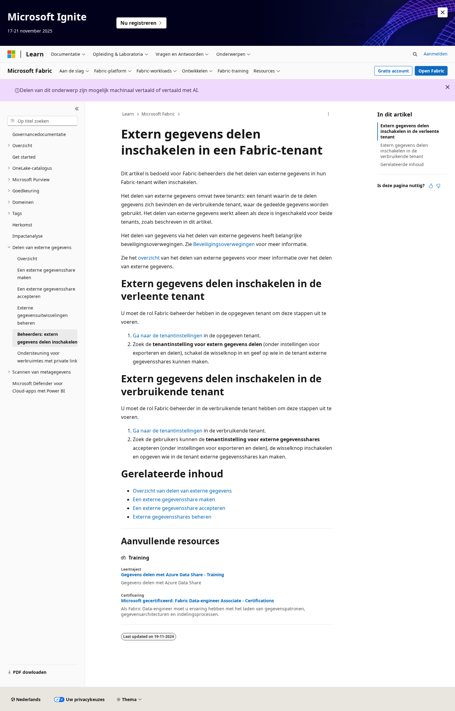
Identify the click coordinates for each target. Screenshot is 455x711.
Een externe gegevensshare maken (174, 499)
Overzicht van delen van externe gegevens (182, 490)
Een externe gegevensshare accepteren (179, 508)
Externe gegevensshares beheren (172, 516)
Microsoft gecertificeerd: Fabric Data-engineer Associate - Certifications (197, 600)
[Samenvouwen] (77, 109)
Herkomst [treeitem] (22, 225)
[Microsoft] (11, 54)
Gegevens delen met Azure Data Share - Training (172, 574)
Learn (128, 114)
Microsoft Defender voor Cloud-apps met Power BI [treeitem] (38, 387)
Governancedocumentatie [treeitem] (39, 134)
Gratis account (393, 71)
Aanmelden (436, 54)
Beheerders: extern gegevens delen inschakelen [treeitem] (47, 338)
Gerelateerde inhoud (402, 164)
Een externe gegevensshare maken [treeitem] (46, 274)
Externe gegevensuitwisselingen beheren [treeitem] (42, 315)
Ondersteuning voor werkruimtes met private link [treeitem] (47, 357)
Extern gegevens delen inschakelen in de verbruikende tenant (404, 150)
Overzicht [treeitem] (27, 258)
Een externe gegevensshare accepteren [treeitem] (46, 293)
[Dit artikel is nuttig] (431, 186)
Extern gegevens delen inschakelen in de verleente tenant (409, 131)
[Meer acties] (328, 114)
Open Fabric (431, 71)
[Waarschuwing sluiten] (443, 12)
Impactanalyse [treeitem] (27, 236)
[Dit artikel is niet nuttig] (438, 186)
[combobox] (42, 121)
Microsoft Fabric (158, 114)
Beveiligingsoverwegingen (224, 244)
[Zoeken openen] (415, 54)
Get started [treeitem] (24, 157)
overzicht (149, 257)
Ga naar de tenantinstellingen (167, 335)
